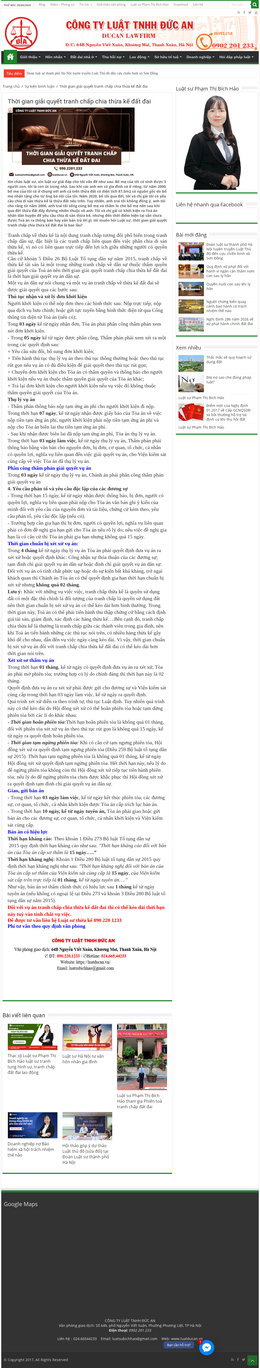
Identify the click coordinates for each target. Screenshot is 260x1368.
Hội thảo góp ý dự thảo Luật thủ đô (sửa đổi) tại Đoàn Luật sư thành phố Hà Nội (85, 1154)
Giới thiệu (28, 57)
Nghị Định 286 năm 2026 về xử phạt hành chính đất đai (229, 321)
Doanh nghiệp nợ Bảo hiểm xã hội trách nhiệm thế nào (31, 1149)
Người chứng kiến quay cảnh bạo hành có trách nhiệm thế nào (226, 306)
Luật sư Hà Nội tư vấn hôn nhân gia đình (83, 1059)
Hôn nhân (53, 57)
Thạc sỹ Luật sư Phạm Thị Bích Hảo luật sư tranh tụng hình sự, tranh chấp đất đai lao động (32, 1064)
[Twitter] (250, 12)
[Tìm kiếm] (255, 4)
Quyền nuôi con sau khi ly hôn (228, 286)
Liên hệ (198, 4)
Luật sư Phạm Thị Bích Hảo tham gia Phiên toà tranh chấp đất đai (139, 1101)
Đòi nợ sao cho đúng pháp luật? (228, 379)
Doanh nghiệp (199, 57)
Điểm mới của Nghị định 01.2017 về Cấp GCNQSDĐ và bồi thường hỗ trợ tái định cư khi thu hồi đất (228, 412)
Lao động (137, 57)
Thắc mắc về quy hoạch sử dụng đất (228, 359)
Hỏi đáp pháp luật (234, 57)
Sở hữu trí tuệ (166, 57)
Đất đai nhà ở (82, 57)
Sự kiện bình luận (40, 86)
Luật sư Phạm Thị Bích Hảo (201, 397)
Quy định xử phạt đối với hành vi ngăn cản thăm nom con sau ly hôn (230, 271)
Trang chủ (10, 56)
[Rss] (239, 12)
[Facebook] (244, 12)
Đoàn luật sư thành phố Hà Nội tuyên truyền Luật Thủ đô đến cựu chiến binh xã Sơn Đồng (92, 73)
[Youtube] (256, 12)
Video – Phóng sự (62, 4)
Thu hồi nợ (111, 57)
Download (181, 4)
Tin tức (84, 4)
